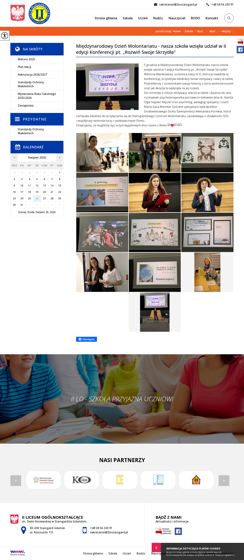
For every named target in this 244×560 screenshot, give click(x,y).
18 (29, 192)
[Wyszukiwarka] (229, 18)
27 (44, 198)
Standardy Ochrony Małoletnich (31, 84)
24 (21, 198)
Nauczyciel (176, 18)
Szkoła (128, 18)
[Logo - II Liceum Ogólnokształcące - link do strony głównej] (34, 13)
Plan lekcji (24, 67)
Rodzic (158, 18)
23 (14, 198)
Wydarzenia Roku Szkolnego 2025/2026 (37, 96)
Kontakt (211, 18)
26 (37, 198)
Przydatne (35, 119)
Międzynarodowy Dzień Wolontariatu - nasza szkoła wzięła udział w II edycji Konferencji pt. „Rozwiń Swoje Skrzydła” (151, 49)
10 (21, 185)
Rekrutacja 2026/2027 (32, 75)
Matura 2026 (26, 59)
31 (21, 204)
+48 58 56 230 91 (222, 4)
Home (177, 31)
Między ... (226, 31)
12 (37, 185)
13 (44, 185)
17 (21, 192)
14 (52, 185)
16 (14, 192)
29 (59, 198)
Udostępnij (88, 339)
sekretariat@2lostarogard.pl (178, 4)
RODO (195, 18)
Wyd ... (200, 31)
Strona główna (106, 18)
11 (29, 185)
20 (44, 192)
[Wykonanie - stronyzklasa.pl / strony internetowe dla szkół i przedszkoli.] (17, 553)
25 (29, 198)
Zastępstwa (26, 105)
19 (37, 192)
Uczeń (143, 18)
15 (59, 185)
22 (59, 192)
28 (52, 198)
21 (52, 192)
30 (14, 204)
